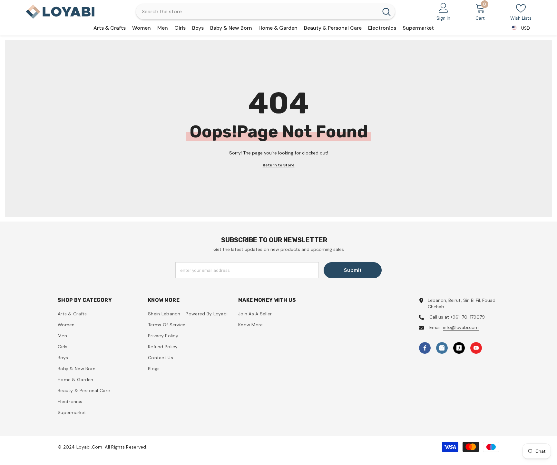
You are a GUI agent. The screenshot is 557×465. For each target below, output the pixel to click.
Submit (353, 270)
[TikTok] (459, 348)
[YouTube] (476, 348)
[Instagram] (442, 348)
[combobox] (257, 11)
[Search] (265, 11)
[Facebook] (425, 348)
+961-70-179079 (467, 317)
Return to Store (279, 165)
